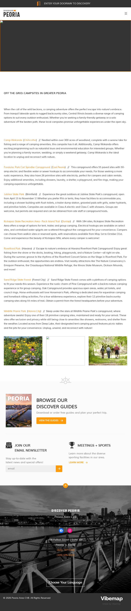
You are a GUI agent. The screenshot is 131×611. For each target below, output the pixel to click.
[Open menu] (126, 13)
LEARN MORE (76, 462)
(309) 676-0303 (65, 555)
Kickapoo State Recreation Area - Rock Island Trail (32, 221)
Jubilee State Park (14, 194)
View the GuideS (48, 420)
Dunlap (66, 221)
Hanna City (34, 311)
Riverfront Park (12, 248)
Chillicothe (30, 140)
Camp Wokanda (13, 140)
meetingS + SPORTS (94, 445)
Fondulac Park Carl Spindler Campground (27, 167)
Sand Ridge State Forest (17, 279)
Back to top (65, 486)
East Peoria (58, 167)
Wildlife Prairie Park (15, 311)
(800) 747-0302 (65, 550)
